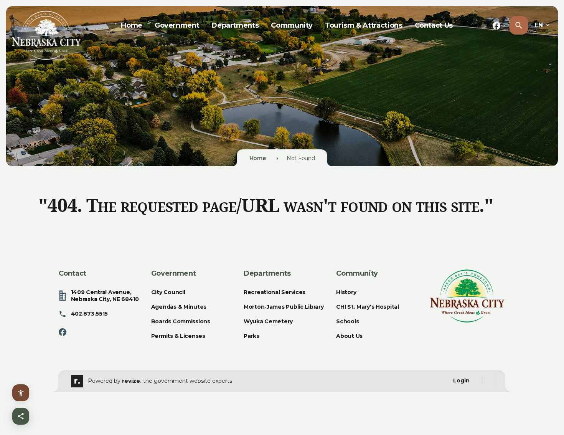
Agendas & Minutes (178, 306)
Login (461, 380)
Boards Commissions (180, 321)
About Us (349, 335)
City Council (168, 292)
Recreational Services (274, 292)
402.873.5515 (89, 313)
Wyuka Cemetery (268, 321)
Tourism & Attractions (363, 25)
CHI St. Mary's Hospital (367, 306)
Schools (347, 321)
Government (177, 25)
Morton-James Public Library (283, 306)
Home (131, 25)
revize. (132, 380)
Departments (235, 25)
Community (292, 25)
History (346, 292)
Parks (251, 335)
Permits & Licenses (178, 335)
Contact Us (434, 25)
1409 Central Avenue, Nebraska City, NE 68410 (105, 296)
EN (539, 25)
